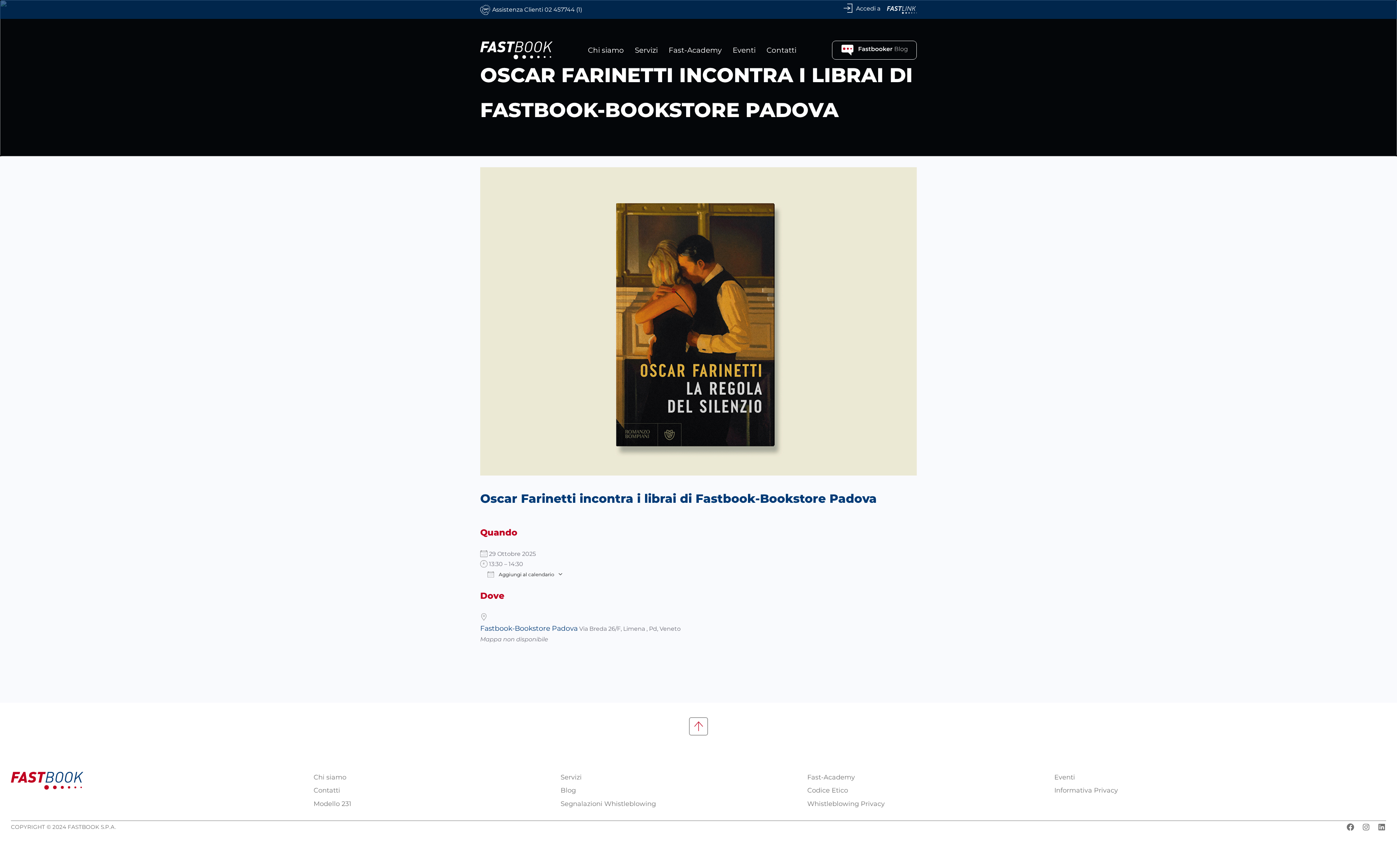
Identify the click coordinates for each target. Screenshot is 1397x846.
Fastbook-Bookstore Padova (529, 628)
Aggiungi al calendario (526, 574)
